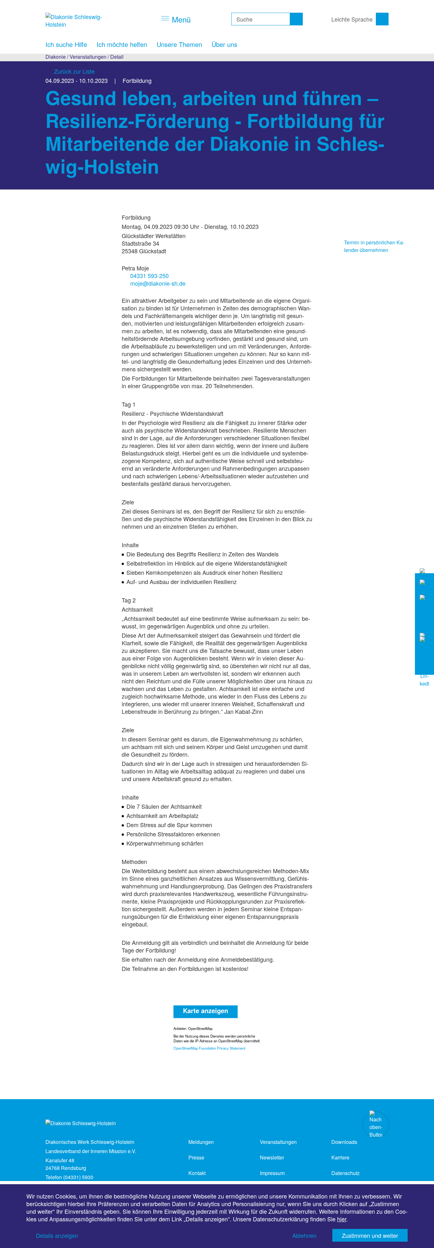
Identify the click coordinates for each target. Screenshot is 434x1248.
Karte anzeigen (205, 1010)
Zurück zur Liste (74, 71)
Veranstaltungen (88, 56)
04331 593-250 (149, 275)
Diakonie (55, 56)
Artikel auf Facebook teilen (333, 216)
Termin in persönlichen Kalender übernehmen (374, 246)
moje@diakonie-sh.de (158, 283)
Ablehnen (304, 1235)
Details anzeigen (57, 1235)
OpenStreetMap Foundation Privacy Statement (209, 1048)
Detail (117, 56)
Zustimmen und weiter (370, 1235)
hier (341, 1219)
